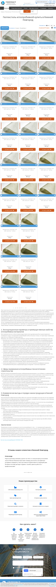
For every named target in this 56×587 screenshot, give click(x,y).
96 (54, 25)
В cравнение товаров (44, 28)
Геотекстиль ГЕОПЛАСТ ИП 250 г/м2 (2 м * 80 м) (28, 291)
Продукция (6, 8)
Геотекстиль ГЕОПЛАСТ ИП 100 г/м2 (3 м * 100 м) (9, 77)
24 (48, 25)
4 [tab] (28, 472)
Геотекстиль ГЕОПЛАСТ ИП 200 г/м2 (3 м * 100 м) (46, 199)
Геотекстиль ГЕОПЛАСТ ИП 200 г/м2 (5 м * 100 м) (28, 230)
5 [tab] (30, 472)
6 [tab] (31, 472)
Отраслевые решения (16, 8)
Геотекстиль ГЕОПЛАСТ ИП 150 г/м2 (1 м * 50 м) (46, 108)
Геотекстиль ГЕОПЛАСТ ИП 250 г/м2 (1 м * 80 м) (10, 291)
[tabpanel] (28, 462)
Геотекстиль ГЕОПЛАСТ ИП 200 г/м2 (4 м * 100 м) (10, 230)
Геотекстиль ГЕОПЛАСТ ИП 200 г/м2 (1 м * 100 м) (46, 169)
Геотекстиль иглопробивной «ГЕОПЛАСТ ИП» (12, 440)
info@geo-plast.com (49, 5)
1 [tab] (24, 472)
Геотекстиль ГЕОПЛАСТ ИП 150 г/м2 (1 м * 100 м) (28, 108)
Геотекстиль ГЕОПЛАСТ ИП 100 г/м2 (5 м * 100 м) (46, 77)
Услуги (25, 8)
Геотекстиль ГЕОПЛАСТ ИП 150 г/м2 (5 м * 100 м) (9, 169)
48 (51, 25)
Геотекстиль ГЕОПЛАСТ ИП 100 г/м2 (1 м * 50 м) (28, 47)
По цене (17, 28)
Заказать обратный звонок (41, 1)
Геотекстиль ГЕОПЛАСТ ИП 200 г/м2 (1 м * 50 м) (9, 199)
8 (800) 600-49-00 (50, 4)
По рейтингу (23, 28)
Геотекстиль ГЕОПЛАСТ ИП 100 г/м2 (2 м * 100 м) (46, 47)
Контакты (50, 8)
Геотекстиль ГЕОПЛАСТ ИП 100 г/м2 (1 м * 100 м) (9, 47)
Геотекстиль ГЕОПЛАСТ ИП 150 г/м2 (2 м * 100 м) (9, 138)
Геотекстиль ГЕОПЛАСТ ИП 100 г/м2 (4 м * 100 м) (28, 77)
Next (53, 462)
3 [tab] (27, 472)
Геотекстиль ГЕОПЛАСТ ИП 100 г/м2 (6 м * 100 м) (9, 108)
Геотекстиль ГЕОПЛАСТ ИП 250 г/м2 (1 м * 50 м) (28, 260)
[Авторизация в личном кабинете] (54, 1)
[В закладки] (17, 43)
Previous (2, 462)
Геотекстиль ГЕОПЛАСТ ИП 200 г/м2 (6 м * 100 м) (10, 260)
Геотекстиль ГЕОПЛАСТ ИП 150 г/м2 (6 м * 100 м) (28, 169)
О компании (43, 8)
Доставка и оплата (34, 8)
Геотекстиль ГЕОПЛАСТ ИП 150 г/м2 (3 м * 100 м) (28, 138)
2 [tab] (25, 472)
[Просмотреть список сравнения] (50, 1)
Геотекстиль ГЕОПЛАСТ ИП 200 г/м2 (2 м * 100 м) (28, 199)
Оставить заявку (9, 58)
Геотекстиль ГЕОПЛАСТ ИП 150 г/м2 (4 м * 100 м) (46, 138)
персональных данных (19, 568)
